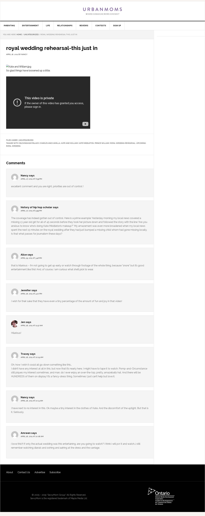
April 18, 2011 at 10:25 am (32, 357)
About (9, 472)
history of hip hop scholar (36, 207)
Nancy (24, 175)
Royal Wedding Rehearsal (122, 143)
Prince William (102, 143)
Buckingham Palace (29, 143)
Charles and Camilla (50, 143)
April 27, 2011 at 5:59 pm (31, 211)
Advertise (40, 472)
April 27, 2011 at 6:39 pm (31, 179)
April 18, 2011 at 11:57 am (32, 325)
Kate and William (69, 143)
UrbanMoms (102, 11)
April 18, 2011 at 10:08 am (32, 436)
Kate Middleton (86, 143)
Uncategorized (25, 140)
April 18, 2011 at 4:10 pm (31, 294)
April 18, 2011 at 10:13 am (32, 401)
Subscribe (55, 472)
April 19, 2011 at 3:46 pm (31, 258)
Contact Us (24, 472)
